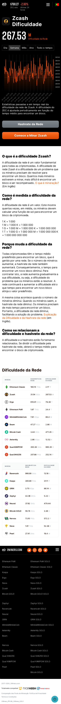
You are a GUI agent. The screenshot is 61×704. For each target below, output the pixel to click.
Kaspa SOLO (36, 572)
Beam (12, 424)
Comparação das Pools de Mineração (15, 693)
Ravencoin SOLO (38, 608)
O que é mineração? (47, 182)
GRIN (12, 488)
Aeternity (14, 439)
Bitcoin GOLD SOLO (39, 594)
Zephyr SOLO (36, 603)
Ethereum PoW (16, 409)
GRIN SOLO (35, 619)
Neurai (12, 503)
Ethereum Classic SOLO (41, 567)
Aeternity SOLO (37, 630)
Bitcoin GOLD (15, 511)
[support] (54, 699)
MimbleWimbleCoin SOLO (42, 625)
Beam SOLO (36, 636)
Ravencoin (14, 473)
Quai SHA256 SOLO (39, 656)
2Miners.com (15, 683)
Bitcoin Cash (15, 432)
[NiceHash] (27, 688)
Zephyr (13, 496)
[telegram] (45, 550)
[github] (40, 550)
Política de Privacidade (37, 693)
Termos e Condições (8, 697)
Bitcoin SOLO (36, 672)
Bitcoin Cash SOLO (39, 650)
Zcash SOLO (36, 588)
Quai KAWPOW (16, 447)
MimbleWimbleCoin (18, 417)
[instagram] (34, 550)
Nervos (13, 518)
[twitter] (29, 550)
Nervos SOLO (36, 645)
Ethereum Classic (17, 387)
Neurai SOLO (36, 614)
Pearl (12, 533)
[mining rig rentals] (43, 688)
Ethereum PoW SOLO (40, 561)
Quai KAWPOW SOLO (40, 661)
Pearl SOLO (35, 667)
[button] (48, 4)
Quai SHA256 (15, 454)
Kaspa (12, 481)
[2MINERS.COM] (5, 4)
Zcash (12, 394)
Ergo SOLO (35, 577)
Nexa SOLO (35, 583)
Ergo (12, 402)
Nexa (12, 526)
